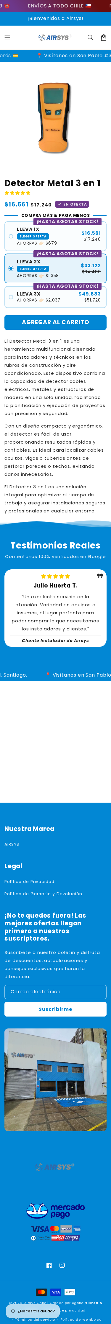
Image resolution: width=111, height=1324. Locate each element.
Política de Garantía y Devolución (43, 894)
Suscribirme (55, 1009)
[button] (7, 37)
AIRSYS (11, 844)
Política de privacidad (65, 1310)
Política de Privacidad (29, 882)
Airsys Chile (35, 1302)
